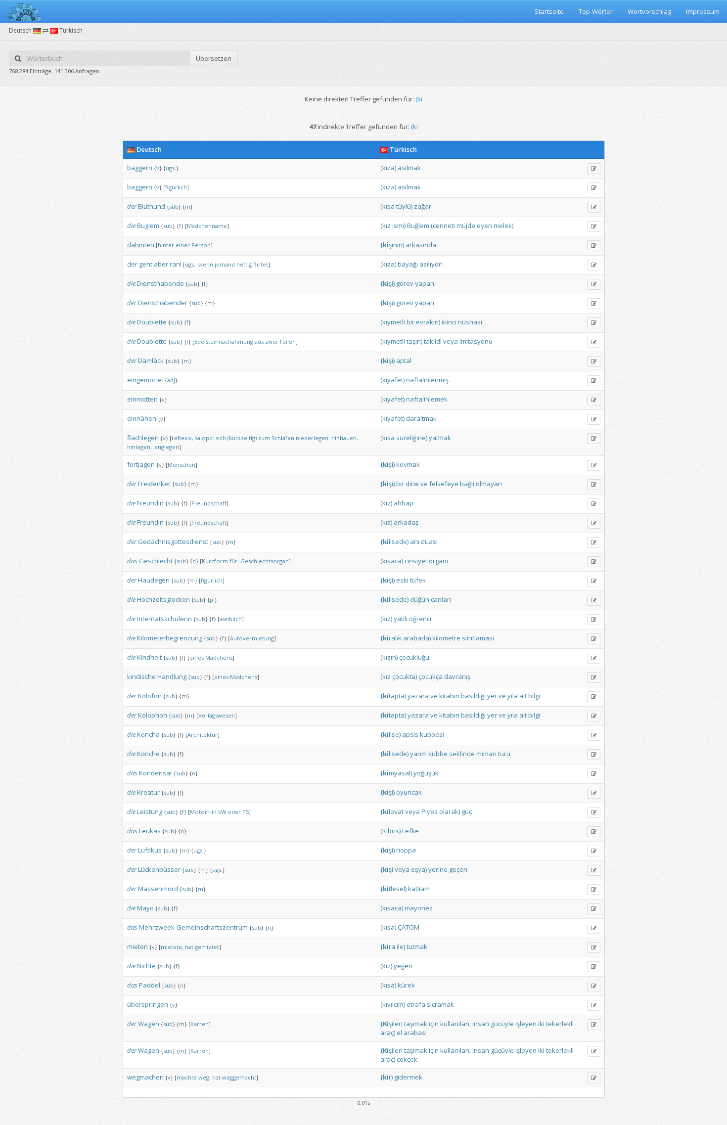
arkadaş (406, 522)
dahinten (140, 244)
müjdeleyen (474, 225)
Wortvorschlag (649, 11)
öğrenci (420, 618)
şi (386, 869)
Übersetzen (213, 58)
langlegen (166, 446)
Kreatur (148, 792)
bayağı (408, 264)
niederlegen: (313, 438)
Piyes (429, 811)
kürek (406, 985)
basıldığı (473, 695)
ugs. (171, 168)
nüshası (470, 321)
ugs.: (191, 264)
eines (196, 657)
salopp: (204, 438)
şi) (387, 283)
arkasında (421, 244)
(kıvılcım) (392, 1004)
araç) (387, 1032)
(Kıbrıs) (390, 830)
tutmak (417, 946)
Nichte (146, 965)
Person (201, 245)
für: (234, 561)
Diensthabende (160, 283)
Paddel (149, 985)
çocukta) (404, 676)
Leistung (149, 811)
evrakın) (428, 321)
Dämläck (151, 360)
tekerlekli (560, 1023)
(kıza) (388, 167)
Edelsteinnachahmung (223, 341)
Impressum (703, 11)
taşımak (415, 1023)
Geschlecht (156, 560)
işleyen (526, 1023)
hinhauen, (344, 438)
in (214, 811)
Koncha (148, 734)
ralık (391, 637)
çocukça (430, 676)
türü (504, 753)
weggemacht (239, 1077)
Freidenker (154, 483)
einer (183, 245)
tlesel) (393, 888)
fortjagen (141, 464)
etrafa (416, 1004)
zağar (422, 206)
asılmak (409, 167)
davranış (457, 676)
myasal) (396, 772)
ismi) (399, 225)
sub (174, 206)
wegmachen (145, 1077)
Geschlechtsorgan (264, 561)
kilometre (446, 637)
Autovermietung (252, 638)
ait (523, 695)
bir (410, 321)
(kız (385, 225)
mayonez (419, 907)
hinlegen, (139, 446)
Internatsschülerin (164, 618)
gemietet (207, 946)
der (131, 206)
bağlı (467, 483)
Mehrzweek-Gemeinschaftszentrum (193, 927)
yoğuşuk (426, 772)
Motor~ (200, 811)
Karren (199, 1024)
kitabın (449, 695)
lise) (390, 734)
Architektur (202, 734)
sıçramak (440, 1004)
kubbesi (432, 734)
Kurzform (215, 561)
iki (541, 1023)
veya (450, 341)
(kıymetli (392, 321)
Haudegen (154, 580)
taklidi (433, 341)
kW (222, 811)
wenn (205, 264)
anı (414, 541)
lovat (392, 811)
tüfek (418, 580)
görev (404, 283)
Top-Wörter (596, 11)
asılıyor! (431, 264)
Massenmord (158, 888)
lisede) (394, 541)
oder (234, 811)
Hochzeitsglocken (163, 599)
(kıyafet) (392, 379)
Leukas (150, 830)
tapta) (393, 695)
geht (145, 264)
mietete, (172, 946)
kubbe (438, 753)
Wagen (148, 1023)
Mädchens (218, 657)
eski (402, 580)
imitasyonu (476, 341)
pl (212, 599)
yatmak (440, 437)
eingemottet (145, 379)
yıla (512, 695)
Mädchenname (207, 225)
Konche (148, 753)
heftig (244, 264)
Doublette (152, 321)
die (131, 225)
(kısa (387, 206)
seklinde (462, 753)
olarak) (449, 811)
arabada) (417, 637)
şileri (391, 1023)
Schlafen (283, 438)
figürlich (176, 187)
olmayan (489, 483)
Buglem (148, 225)
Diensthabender (162, 302)
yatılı (401, 618)
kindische (141, 676)
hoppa (406, 850)
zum (264, 438)
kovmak (408, 464)
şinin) (392, 244)
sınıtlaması (478, 637)
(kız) (386, 502)
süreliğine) (411, 437)
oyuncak (409, 792)
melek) (503, 225)
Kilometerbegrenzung (169, 637)
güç (466, 811)
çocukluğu (414, 657)
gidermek (408, 1077)
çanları (441, 599)
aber (161, 264)
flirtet (260, 264)
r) (386, 1077)
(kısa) (388, 927)
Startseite (549, 11)
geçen (458, 869)
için (434, 1023)
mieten (137, 946)
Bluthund (151, 206)
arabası (415, 1032)
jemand (225, 264)
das (132, 560)
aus (259, 341)
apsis (410, 734)
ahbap (403, 502)
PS (245, 811)
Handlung (171, 676)
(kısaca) (391, 560)
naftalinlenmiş (427, 379)
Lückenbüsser (159, 869)
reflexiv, (182, 438)
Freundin (150, 502)
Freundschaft (209, 503)
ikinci (449, 321)
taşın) (414, 341)
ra (387, 946)
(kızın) (389, 657)
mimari (486, 753)
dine (412, 483)
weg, (204, 1077)
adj (171, 380)
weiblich (231, 619)
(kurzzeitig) (242, 438)
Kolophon (152, 715)
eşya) (419, 869)
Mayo (145, 907)
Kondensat (155, 772)
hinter (166, 245)
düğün (419, 599)
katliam (419, 888)
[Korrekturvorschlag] (593, 168)
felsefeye (443, 483)
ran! (176, 264)
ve (424, 483)
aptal (403, 360)
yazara (418, 695)
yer (492, 695)
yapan (424, 283)
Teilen (287, 341)
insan (480, 1023)
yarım (418, 753)
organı (438, 560)
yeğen (403, 965)
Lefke (410, 830)
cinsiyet (416, 560)
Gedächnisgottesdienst (173, 541)
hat (189, 946)
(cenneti (443, 225)
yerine (438, 869)
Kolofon (150, 695)
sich (221, 438)
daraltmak (421, 418)
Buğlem (418, 225)
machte (187, 1077)
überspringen (147, 1004)
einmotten (142, 399)
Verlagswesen (216, 715)
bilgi (534, 695)
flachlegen (143, 437)
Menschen (181, 464)
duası (429, 541)
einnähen (141, 418)
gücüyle (502, 1023)
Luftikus (150, 850)
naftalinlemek (427, 399)
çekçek (407, 1059)
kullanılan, (455, 1023)
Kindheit (149, 657)
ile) (401, 946)
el (399, 1032)
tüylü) (404, 206)
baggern (139, 167)
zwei (271, 341)
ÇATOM (408, 927)
